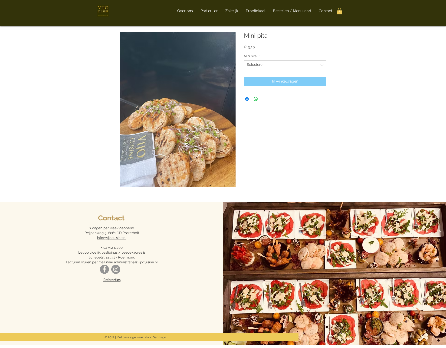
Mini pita (252, 56)
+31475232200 (112, 247)
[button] (339, 11)
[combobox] (285, 64)
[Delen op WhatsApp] (256, 99)
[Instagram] (115, 269)
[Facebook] (104, 269)
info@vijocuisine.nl (111, 238)
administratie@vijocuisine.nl (136, 262)
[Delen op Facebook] (247, 99)
